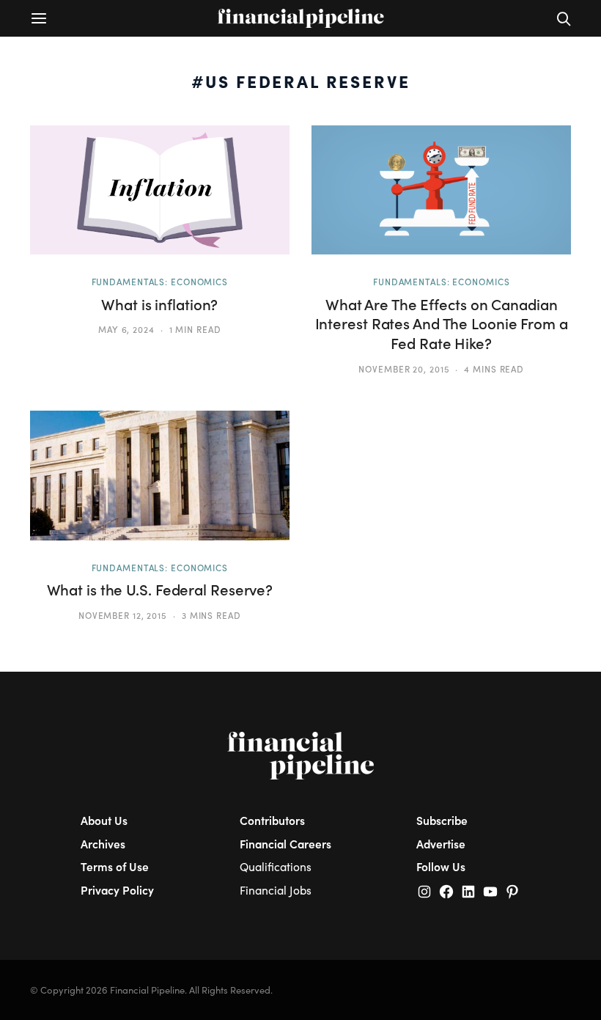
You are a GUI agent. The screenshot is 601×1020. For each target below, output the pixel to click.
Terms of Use (115, 866)
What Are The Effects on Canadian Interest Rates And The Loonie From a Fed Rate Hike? (441, 323)
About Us (104, 820)
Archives (103, 843)
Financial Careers (285, 843)
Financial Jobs (275, 890)
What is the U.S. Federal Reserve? (160, 589)
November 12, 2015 (122, 615)
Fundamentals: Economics (160, 281)
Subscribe (442, 820)
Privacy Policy (117, 890)
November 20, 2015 (403, 369)
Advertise (440, 843)
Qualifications (275, 866)
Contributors (272, 820)
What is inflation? (159, 304)
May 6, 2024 (126, 329)
